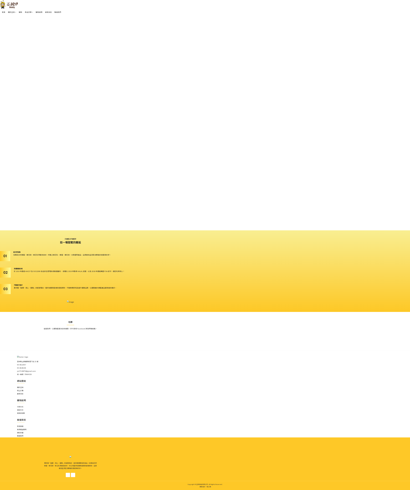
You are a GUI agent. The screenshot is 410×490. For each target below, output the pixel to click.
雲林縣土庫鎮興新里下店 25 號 (27, 361)
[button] (203, 228)
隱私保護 (20, 432)
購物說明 (39, 12)
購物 (20, 12)
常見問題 (20, 426)
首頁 (3, 12)
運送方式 (20, 410)
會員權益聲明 (21, 429)
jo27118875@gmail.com (26, 371)
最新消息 (48, 12)
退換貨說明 (21, 413)
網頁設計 (202, 487)
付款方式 (20, 407)
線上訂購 (20, 390)
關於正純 (20, 387)
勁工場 (209, 487)
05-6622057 (21, 365)
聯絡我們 (57, 12)
